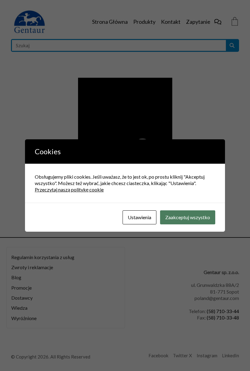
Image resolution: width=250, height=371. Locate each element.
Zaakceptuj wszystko (187, 217)
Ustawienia (139, 217)
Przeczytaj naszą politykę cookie (69, 189)
